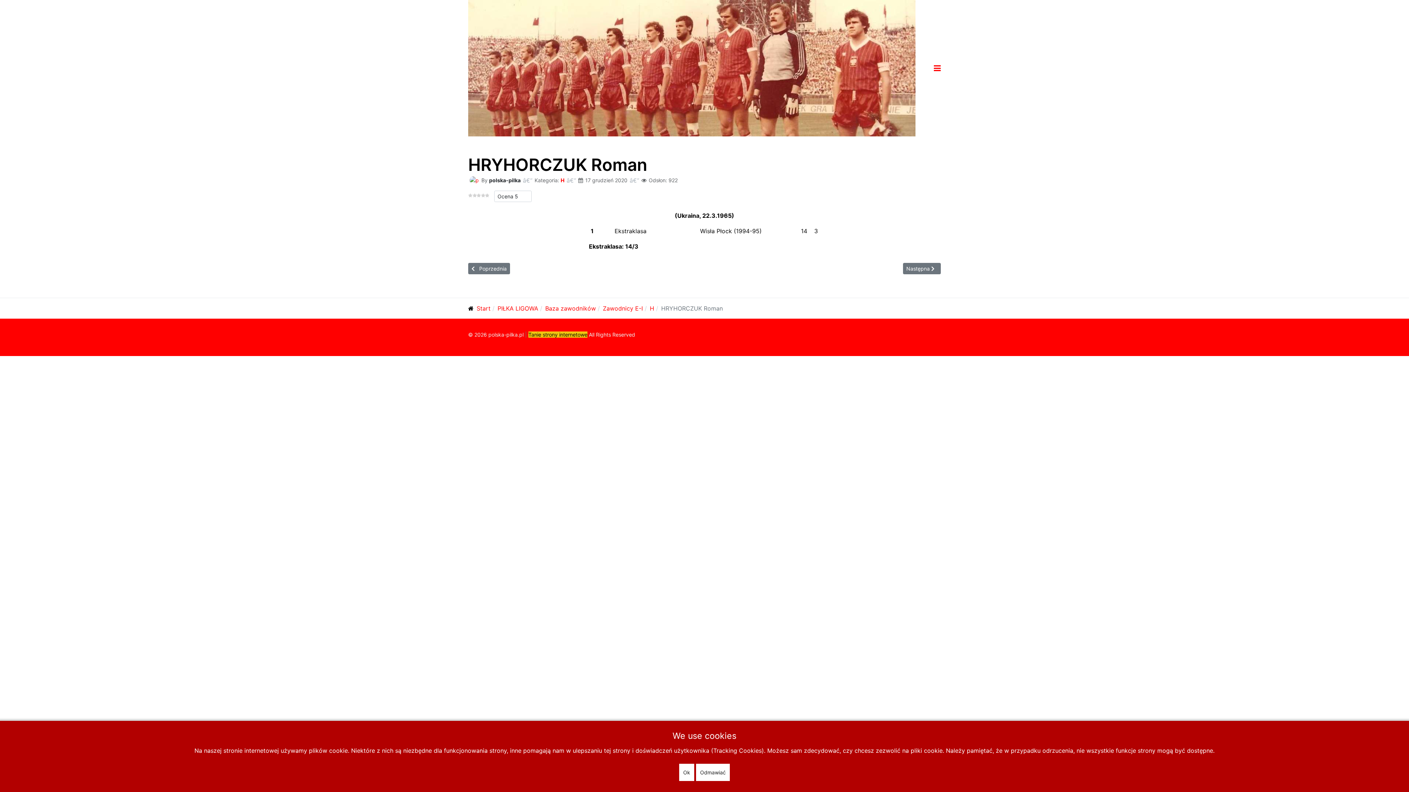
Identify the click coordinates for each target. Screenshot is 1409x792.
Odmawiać (713, 772)
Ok (686, 772)
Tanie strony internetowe (557, 334)
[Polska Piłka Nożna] (691, 67)
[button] (937, 68)
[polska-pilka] (474, 180)
